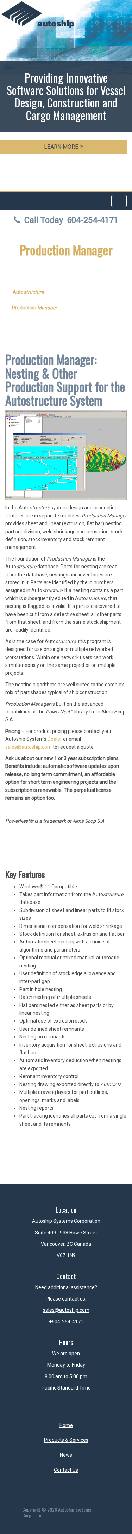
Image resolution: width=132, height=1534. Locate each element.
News (66, 1455)
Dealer (55, 739)
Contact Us (66, 1470)
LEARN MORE (61, 146)
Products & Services (66, 1440)
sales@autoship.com (28, 747)
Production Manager (66, 249)
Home (66, 1425)
